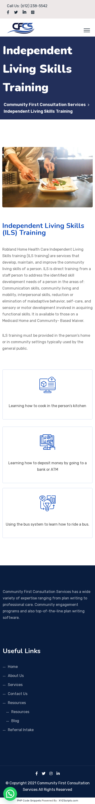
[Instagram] (51, 773)
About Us (16, 675)
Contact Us (17, 694)
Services (15, 684)
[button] (10, 794)
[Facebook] (37, 773)
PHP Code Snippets (29, 800)
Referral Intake (21, 730)
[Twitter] (43, 773)
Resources (17, 703)
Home (13, 666)
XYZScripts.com (68, 800)
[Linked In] (58, 773)
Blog (15, 721)
